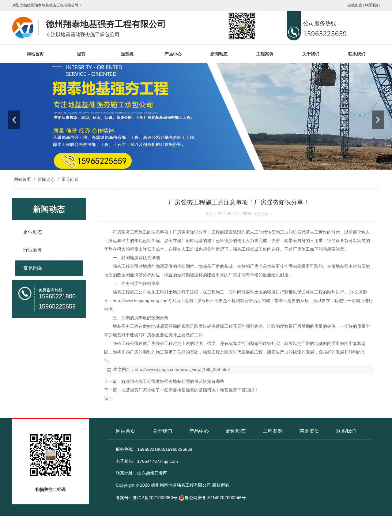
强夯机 (127, 53)
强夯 (81, 53)
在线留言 (355, 5)
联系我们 (372, 5)
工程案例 (264, 53)
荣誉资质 (309, 431)
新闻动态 (219, 53)
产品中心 (173, 53)
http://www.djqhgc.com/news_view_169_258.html (182, 369)
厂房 (117, 232)
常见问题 (69, 179)
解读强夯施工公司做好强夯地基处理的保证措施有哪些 (172, 381)
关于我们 (310, 53)
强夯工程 (279, 240)
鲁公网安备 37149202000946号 (215, 497)
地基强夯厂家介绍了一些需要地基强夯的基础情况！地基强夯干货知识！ (189, 389)
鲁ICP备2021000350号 (155, 497)
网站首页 (35, 53)
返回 (108, 398)
